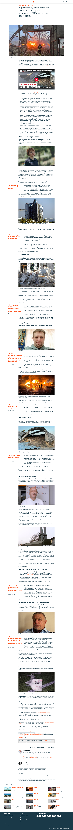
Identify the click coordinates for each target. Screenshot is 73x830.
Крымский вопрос (33, 757)
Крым (57, 799)
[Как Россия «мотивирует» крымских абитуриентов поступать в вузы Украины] (52, 789)
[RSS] (55, 816)
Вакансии (22, 823)
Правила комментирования (25, 817)
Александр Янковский (22, 18)
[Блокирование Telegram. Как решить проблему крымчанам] (7, 807)
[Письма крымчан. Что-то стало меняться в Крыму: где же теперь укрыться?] (7, 801)
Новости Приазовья (36, 18)
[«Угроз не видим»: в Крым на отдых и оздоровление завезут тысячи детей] (29, 801)
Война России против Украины (25, 5)
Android (33, 742)
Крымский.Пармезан (27, 756)
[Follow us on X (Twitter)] (40, 816)
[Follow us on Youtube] (43, 816)
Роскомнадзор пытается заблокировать (26, 731)
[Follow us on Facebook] (37, 816)
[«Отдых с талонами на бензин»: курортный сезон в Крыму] (29, 795)
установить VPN (21, 737)
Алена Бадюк (29, 18)
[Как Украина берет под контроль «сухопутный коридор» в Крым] (7, 789)
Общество (58, 787)
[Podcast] (58, 816)
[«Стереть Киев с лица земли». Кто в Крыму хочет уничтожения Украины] (29, 789)
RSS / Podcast (6, 823)
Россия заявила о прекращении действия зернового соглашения (37, 92)
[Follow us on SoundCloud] (53, 816)
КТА (66, 1)
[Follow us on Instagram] (45, 816)
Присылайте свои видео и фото (9, 815)
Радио (5, 821)
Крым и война (36, 787)
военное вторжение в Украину (43, 712)
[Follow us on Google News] (48, 816)
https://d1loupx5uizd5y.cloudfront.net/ (35, 734)
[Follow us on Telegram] (50, 816)
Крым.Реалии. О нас (24, 815)
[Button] (42, 24)
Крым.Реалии (25, 753)
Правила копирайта (24, 819)
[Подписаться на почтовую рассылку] (60, 816)
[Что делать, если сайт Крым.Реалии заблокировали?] (52, 807)
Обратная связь (23, 821)
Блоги (13, 799)
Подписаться (6, 819)
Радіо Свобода (50, 65)
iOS (29, 742)
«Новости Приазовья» (23, 67)
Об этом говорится (30, 574)
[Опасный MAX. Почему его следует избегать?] (29, 807)
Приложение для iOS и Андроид (10, 817)
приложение (47, 740)
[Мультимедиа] (69, 2)
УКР (63, 1)
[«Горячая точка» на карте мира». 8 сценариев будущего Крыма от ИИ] (52, 801)
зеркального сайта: (22, 734)
